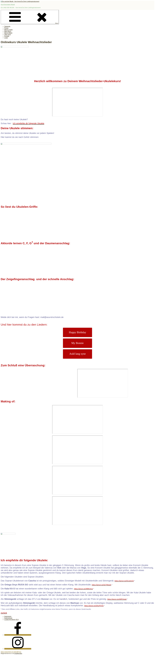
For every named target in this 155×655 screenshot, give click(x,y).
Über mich (7, 34)
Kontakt (6, 36)
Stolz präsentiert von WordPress (11, 652)
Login (6, 38)
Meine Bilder (8, 33)
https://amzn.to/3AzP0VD (94, 606)
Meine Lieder (8, 29)
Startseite (7, 26)
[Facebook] (17, 635)
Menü (56, 23)
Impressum (7, 616)
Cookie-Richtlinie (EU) (11, 619)
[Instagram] (17, 649)
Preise (6, 28)
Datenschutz (8, 618)
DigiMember (18, 653)
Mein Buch (7, 31)
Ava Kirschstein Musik (8, 4)
